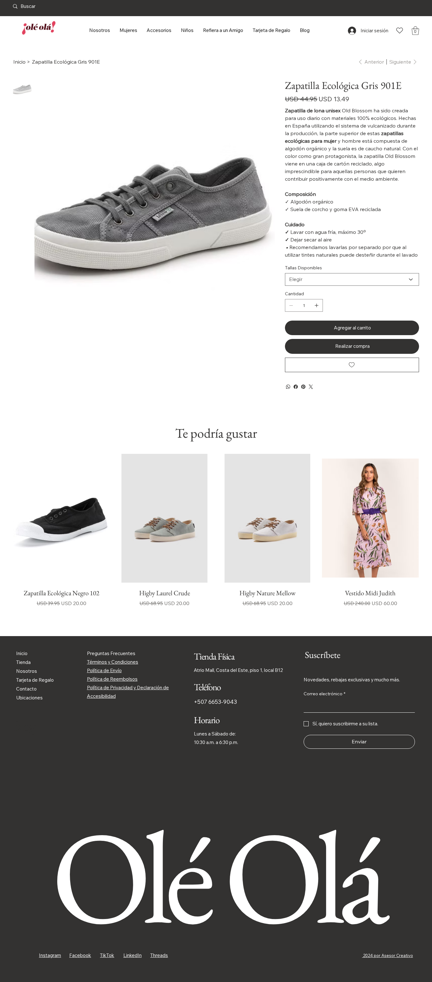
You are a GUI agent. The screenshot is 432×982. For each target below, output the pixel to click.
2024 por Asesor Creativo (387, 955)
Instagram (50, 955)
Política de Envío (104, 670)
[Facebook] (296, 387)
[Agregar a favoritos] (352, 365)
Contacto (26, 689)
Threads (159, 955)
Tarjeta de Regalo (35, 680)
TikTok (107, 955)
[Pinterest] (303, 387)
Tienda (23, 662)
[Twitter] (311, 387)
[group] (216, 535)
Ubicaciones (29, 698)
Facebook (80, 955)
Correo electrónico (324, 694)
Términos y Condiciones (112, 662)
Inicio (22, 653)
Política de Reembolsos (112, 679)
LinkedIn (132, 955)
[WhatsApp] (288, 387)
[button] (415, 30)
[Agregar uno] (316, 305)
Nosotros (26, 671)
